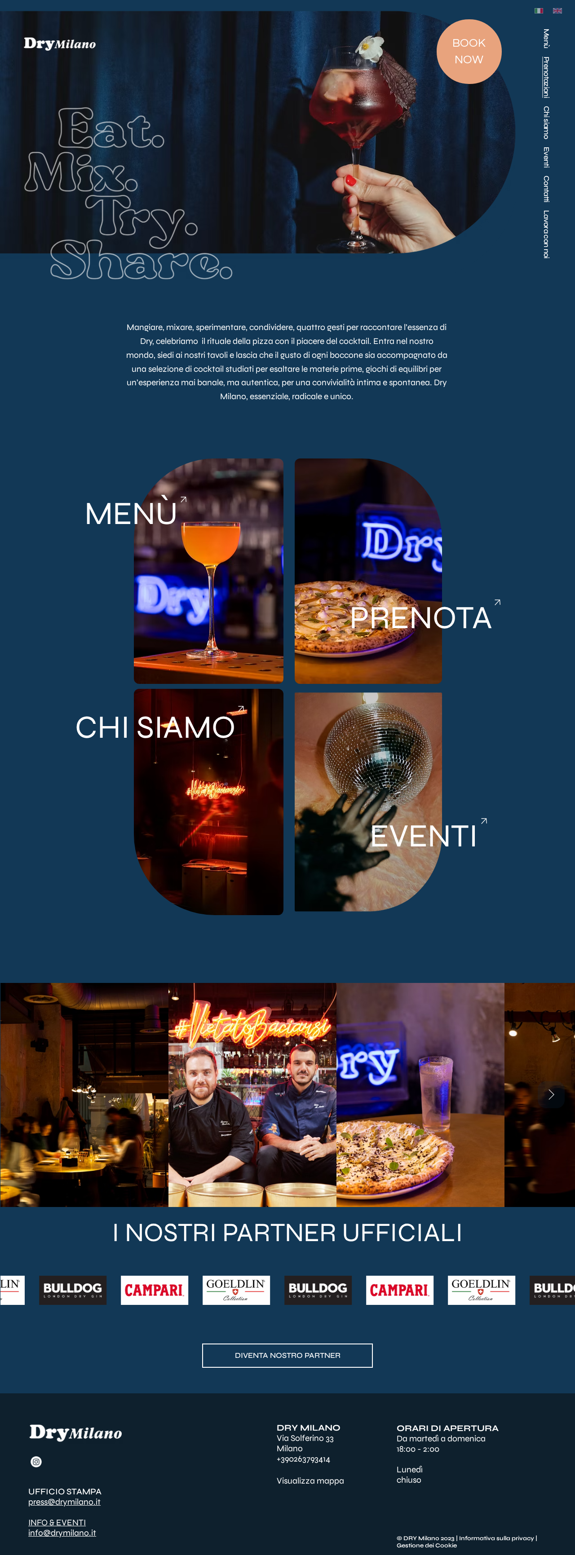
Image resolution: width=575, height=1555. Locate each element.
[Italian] (537, 10)
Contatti (546, 189)
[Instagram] (36, 1461)
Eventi (546, 157)
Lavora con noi (546, 234)
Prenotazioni (546, 77)
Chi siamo (546, 122)
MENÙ (131, 513)
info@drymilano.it (62, 1533)
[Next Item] (551, 1094)
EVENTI (424, 835)
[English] (555, 10)
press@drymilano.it (64, 1502)
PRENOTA (420, 617)
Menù (546, 38)
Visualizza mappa (310, 1481)
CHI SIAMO (155, 727)
